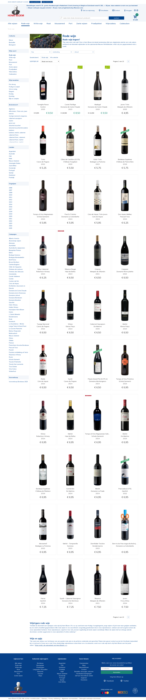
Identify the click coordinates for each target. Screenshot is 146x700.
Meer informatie (47, 2)
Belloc (11, 253)
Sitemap (44, 698)
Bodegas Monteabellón (16, 257)
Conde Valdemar (14, 276)
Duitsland (12, 175)
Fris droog (12, 84)
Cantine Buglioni (14, 264)
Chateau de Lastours (16, 269)
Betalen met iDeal (102, 693)
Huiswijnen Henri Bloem (16, 309)
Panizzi (11, 343)
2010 (10, 195)
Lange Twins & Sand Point (17, 326)
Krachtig (11, 96)
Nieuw (11, 40)
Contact (117, 10)
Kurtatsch (12, 321)
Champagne (40, 667)
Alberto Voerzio (14, 238)
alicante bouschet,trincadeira (18, 128)
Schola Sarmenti (14, 359)
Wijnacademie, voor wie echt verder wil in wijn (135, 691)
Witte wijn (38, 23)
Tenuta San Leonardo (16, 364)
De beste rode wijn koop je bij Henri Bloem (17, 10)
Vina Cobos (12, 369)
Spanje (11, 173)
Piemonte (40, 671)
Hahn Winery (13, 305)
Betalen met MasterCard (107, 692)
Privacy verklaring (54, 698)
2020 (10, 216)
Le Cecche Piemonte (15, 328)
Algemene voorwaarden (69, 698)
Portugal (12, 170)
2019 (10, 214)
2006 (10, 188)
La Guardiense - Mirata (16, 324)
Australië (12, 154)
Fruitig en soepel (14, 87)
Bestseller (12, 42)
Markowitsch (13, 333)
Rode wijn (25, 23)
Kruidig (11, 94)
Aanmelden (116, 672)
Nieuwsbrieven (84, 667)
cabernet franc (13, 135)
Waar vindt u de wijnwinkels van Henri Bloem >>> (51, 645)
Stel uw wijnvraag (89, 10)
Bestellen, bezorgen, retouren (83, 671)
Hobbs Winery (13, 307)
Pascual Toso (13, 347)
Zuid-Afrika (12, 166)
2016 (10, 207)
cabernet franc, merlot (16, 140)
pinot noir (12, 123)
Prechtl (11, 350)
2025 (10, 228)
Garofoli (11, 302)
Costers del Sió (14, 281)
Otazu (11, 338)
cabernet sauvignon (15, 118)
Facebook (110, 681)
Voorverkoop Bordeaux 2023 (18, 381)
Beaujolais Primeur (15, 250)
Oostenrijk (12, 168)
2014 (10, 204)
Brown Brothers (14, 262)
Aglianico (12, 109)
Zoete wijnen (81, 23)
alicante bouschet (14, 125)
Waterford (12, 371)
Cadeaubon (125, 23)
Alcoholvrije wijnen (15, 241)
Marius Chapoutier (15, 331)
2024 (10, 226)
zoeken (116, 18)
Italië (10, 158)
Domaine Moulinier (15, 300)
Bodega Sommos (14, 255)
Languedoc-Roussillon (40, 669)
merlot (11, 121)
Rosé (49, 23)
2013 (10, 202)
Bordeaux (40, 663)
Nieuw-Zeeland (14, 161)
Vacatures (84, 680)
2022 (10, 221)
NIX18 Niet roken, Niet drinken (123, 692)
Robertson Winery (15, 355)
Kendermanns (13, 317)
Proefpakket (96, 23)
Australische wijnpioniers (17, 248)
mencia (11, 114)
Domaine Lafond (14, 295)
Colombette (12, 274)
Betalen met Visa (111, 693)
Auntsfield (12, 245)
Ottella (11, 340)
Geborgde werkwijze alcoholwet (89, 698)
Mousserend (60, 23)
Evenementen (84, 663)
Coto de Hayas (14, 283)
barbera (11, 130)
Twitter (126, 681)
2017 (10, 209)
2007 (10, 190)
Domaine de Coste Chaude (17, 291)
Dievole (11, 288)
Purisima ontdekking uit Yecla (18, 352)
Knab (10, 319)
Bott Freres (12, 260)
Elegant (11, 91)
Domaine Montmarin (15, 298)
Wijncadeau (111, 23)
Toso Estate (13, 366)
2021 (10, 219)
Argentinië (12, 151)
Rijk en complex (14, 98)
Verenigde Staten (14, 163)
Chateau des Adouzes (16, 272)
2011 (10, 197)
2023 (10, 223)
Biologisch (12, 45)
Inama (11, 312)
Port (70, 23)
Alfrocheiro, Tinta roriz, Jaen (18, 111)
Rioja (40, 676)
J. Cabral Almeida (14, 314)
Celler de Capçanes (15, 267)
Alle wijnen (12, 23)
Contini (11, 279)
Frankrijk (11, 177)
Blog (83, 665)
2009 (10, 192)
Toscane (40, 673)
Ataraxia (12, 243)
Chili (10, 156)
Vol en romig (13, 89)
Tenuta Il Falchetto (15, 362)
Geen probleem (35, 2)
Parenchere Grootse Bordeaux (19, 345)
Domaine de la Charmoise (17, 293)
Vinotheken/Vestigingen (84, 673)
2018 (10, 211)
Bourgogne (40, 665)
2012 (10, 200)
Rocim (11, 357)
